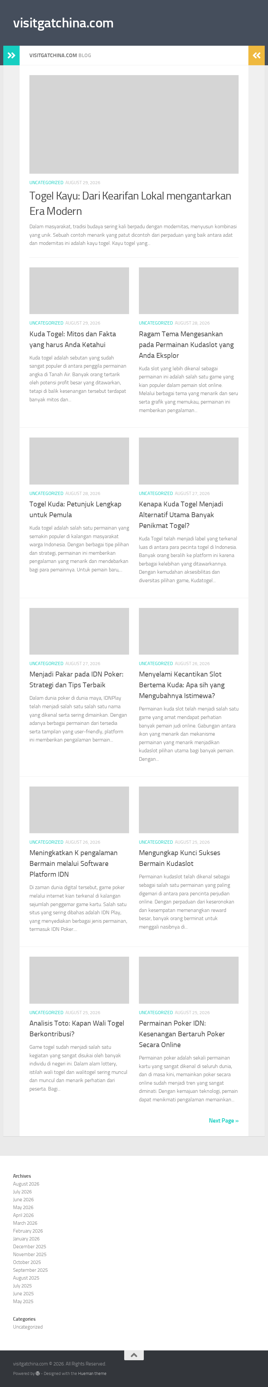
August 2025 (26, 1278)
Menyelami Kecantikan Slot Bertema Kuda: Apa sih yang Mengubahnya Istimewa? (182, 685)
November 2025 (29, 1254)
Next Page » (224, 1120)
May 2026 (23, 1207)
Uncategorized (46, 182)
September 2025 (30, 1270)
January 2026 (26, 1239)
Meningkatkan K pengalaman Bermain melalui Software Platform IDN (73, 864)
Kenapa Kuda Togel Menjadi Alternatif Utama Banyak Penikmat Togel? (181, 515)
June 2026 (23, 1200)
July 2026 (22, 1192)
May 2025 (23, 1301)
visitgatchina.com (63, 23)
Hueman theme (92, 1373)
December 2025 (29, 1247)
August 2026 (26, 1184)
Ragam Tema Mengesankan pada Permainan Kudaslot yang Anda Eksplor (186, 345)
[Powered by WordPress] (38, 1373)
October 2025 (27, 1262)
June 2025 (23, 1294)
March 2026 (25, 1223)
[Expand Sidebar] (11, 55)
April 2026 (23, 1215)
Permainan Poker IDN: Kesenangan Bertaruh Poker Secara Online (182, 1034)
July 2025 (22, 1286)
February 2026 (28, 1231)
